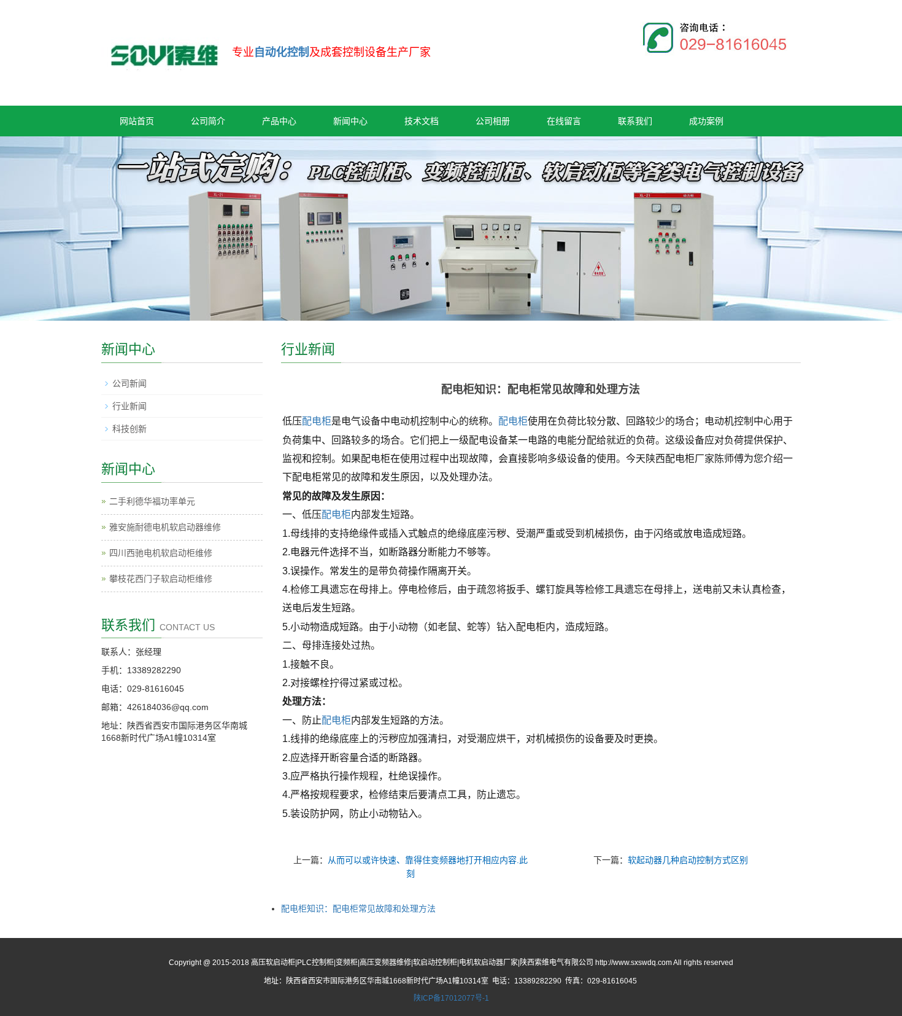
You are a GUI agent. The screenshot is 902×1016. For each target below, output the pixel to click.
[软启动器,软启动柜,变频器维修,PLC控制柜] (163, 48)
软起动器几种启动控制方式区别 (688, 860)
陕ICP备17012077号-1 (451, 998)
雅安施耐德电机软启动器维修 (165, 527)
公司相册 (493, 121)
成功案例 (706, 121)
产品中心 (279, 121)
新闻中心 (350, 121)
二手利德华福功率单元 (152, 501)
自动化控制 (281, 52)
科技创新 (129, 429)
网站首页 (137, 121)
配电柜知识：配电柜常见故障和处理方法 (358, 908)
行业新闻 (129, 406)
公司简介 (208, 121)
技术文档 (421, 121)
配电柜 (316, 421)
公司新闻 (129, 383)
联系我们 (635, 121)
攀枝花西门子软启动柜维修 (160, 579)
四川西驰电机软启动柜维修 (160, 553)
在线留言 (564, 121)
